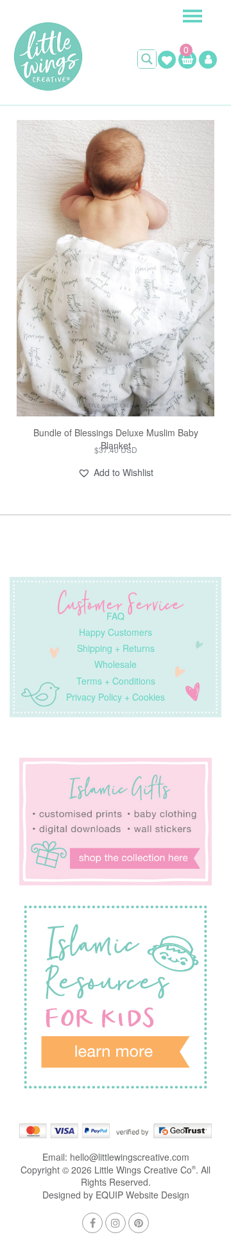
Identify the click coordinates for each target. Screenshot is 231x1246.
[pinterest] (138, 1223)
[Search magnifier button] (147, 59)
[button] (115, 472)
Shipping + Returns (116, 648)
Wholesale (115, 664)
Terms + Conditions (115, 680)
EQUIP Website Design (142, 1194)
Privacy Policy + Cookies (115, 696)
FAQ (115, 616)
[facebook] (92, 1223)
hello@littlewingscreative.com (129, 1156)
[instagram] (115, 1223)
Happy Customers (115, 632)
